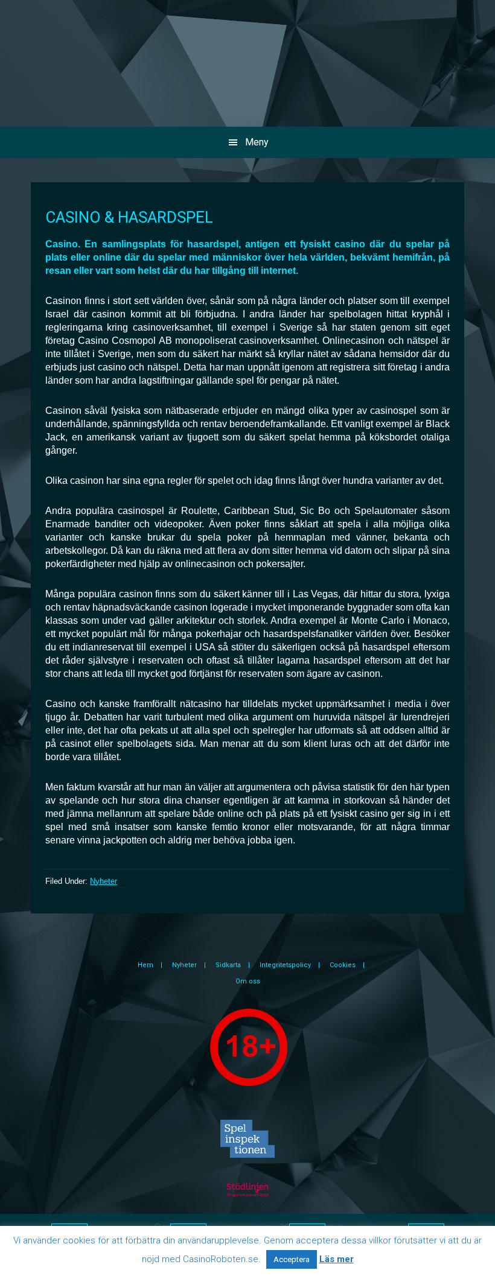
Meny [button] (257, 142)
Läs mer (336, 1259)
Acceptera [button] (291, 1259)
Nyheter (103, 881)
